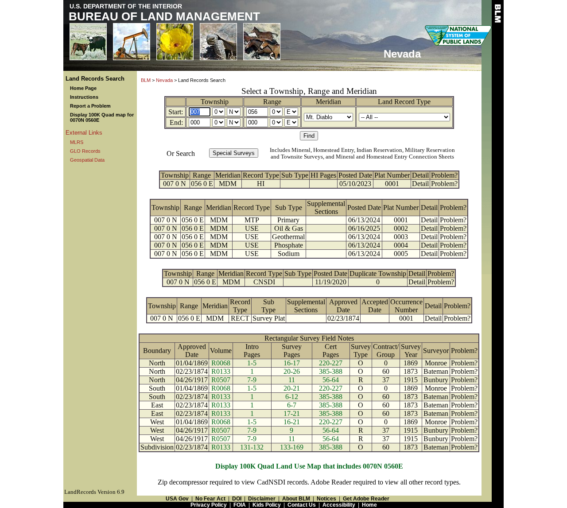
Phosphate (288, 245)
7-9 (251, 380)
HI (260, 183)
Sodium (288, 253)
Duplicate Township (378, 273)
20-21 (292, 388)
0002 (401, 228)
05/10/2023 (355, 183)
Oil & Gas (288, 228)
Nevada (164, 80)
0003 (401, 236)
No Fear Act (210, 499)
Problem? (444, 175)
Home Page (83, 88)
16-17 (292, 363)
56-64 (330, 380)
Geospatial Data (87, 160)
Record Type (261, 175)
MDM (228, 183)
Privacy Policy (208, 505)
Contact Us (301, 505)
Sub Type (294, 175)
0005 (401, 253)
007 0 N (174, 183)
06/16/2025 (364, 228)
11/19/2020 (330, 282)
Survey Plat (268, 318)
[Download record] (298, 282)
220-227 (330, 363)
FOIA (239, 505)
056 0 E (202, 183)
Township (215, 101)
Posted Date (355, 175)
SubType (268, 306)
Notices (326, 499)
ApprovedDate (343, 306)
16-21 (292, 422)
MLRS (76, 142)
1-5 (251, 363)
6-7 (291, 405)
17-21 (292, 413)
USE (252, 228)
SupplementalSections (326, 207)
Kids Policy (266, 505)
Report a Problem (90, 106)
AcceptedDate (374, 306)
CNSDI (264, 282)
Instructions (84, 97)
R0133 (220, 371)
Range (272, 101)
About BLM (296, 499)
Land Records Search (95, 78)
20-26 (292, 371)
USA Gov (177, 499)
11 (291, 380)
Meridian (328, 101)
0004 (401, 245)
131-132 (252, 447)
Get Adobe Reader (366, 499)
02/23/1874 (343, 318)
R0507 (220, 380)
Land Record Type (404, 101)
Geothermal (288, 236)
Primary (288, 220)
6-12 (291, 396)
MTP (252, 220)
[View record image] (294, 183)
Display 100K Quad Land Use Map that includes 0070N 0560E (309, 466)
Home (369, 505)
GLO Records (85, 151)
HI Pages (323, 175)
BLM (146, 80)
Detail (420, 175)
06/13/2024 (364, 220)
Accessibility (338, 505)
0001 (392, 183)
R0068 (220, 363)
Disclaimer (262, 499)
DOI (236, 499)
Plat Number (392, 175)
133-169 (291, 447)
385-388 (330, 371)
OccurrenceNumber (406, 306)
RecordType (240, 306)
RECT (240, 318)
